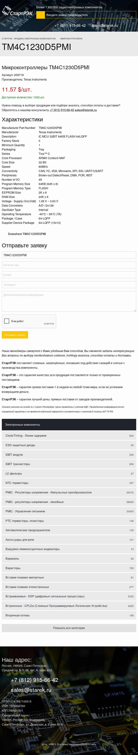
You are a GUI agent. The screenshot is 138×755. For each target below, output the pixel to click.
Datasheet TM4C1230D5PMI (26, 234)
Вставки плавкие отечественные (70, 587)
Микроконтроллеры (71, 38)
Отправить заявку (14, 335)
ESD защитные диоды (70, 445)
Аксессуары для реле (70, 539)
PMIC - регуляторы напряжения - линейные (70, 502)
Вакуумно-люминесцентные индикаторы (70, 549)
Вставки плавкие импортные (70, 577)
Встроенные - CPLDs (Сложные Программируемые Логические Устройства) (70, 606)
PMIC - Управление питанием (70, 511)
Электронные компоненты (22, 424)
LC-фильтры (70, 473)
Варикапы (70, 558)
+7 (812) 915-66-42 (34, 679)
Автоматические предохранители (70, 530)
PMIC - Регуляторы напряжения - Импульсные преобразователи (70, 492)
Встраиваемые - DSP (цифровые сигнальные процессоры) (70, 596)
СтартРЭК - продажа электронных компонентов (29, 38)
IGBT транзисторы (70, 464)
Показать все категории (69, 628)
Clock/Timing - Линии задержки (70, 435)
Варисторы (70, 568)
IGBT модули (70, 454)
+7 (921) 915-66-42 (70, 25)
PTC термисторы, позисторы (70, 521)
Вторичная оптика (70, 615)
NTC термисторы (70, 483)
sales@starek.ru (105, 25)
